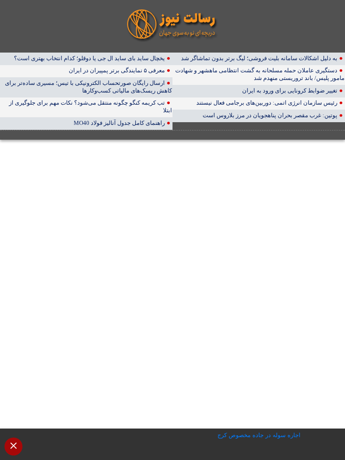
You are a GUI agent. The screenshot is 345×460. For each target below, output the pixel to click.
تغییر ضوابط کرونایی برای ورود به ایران (289, 90)
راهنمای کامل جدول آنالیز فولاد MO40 (119, 122)
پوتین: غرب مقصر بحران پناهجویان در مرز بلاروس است (270, 115)
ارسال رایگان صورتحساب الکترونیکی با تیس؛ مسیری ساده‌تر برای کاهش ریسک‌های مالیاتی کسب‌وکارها (88, 87)
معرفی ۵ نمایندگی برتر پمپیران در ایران (117, 70)
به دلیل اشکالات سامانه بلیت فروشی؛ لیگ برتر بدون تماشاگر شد (259, 58)
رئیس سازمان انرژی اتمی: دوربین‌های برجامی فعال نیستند (266, 102)
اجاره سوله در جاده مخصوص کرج (259, 435)
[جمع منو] (13, 447)
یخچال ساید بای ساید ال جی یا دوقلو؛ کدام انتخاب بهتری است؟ (89, 58)
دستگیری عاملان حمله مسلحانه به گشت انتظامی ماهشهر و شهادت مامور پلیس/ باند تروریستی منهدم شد (260, 74)
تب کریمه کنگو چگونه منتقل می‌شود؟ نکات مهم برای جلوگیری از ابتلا (90, 106)
